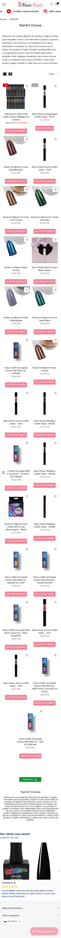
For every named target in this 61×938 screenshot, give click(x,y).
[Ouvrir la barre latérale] (3, 472)
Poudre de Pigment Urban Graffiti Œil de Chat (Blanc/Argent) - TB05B (16, 527)
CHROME (13, 19)
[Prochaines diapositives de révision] (58, 871)
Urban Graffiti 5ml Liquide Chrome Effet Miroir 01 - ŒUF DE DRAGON (30, 742)
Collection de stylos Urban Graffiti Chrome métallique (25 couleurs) (16, 117)
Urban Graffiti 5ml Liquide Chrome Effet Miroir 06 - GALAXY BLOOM (44, 580)
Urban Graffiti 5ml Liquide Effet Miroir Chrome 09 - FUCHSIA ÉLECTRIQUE (16, 474)
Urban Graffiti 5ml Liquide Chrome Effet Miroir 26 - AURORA (16, 370)
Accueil (3, 19)
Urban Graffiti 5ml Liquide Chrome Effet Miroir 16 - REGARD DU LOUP (16, 580)
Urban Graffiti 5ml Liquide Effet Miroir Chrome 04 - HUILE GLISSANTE (16, 633)
